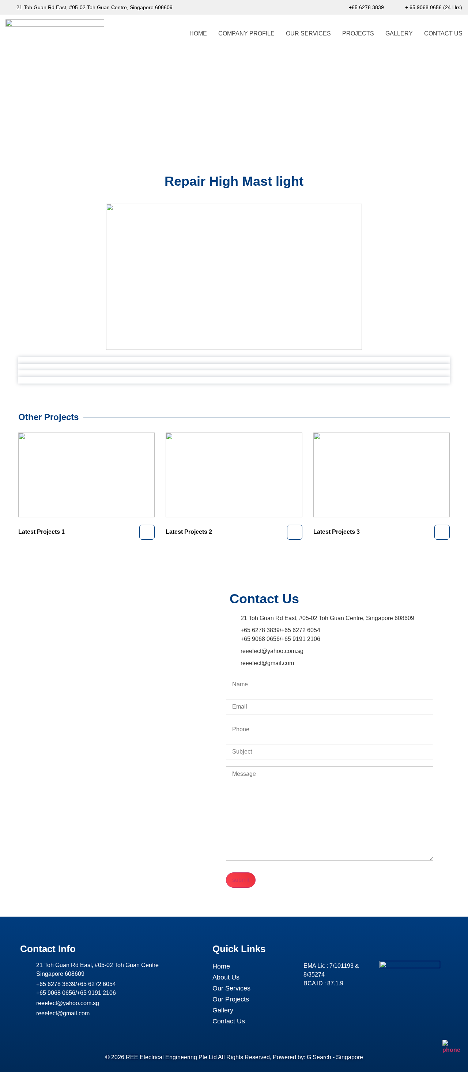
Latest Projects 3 (336, 532)
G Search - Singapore (335, 1057)
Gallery (399, 33)
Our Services (308, 33)
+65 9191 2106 (300, 639)
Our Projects (230, 999)
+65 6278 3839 (260, 630)
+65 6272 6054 (300, 630)
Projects (358, 33)
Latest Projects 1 (41, 532)
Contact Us (443, 33)
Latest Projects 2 (189, 532)
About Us (225, 977)
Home (198, 33)
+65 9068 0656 (260, 639)
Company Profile (246, 33)
